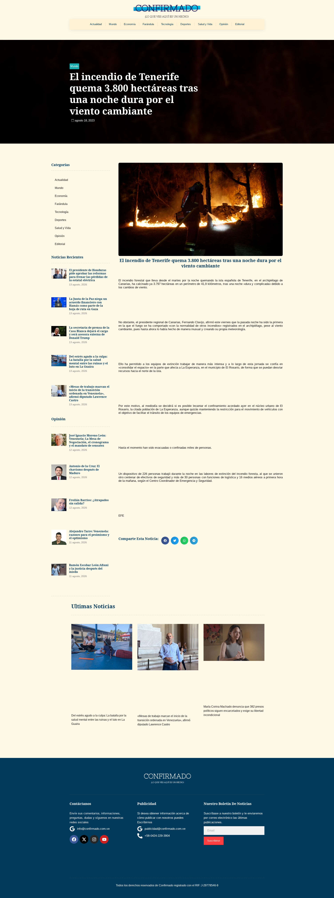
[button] (74, 66)
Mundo (113, 24)
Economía (130, 24)
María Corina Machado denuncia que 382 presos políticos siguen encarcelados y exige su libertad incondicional (234, 710)
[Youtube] (104, 839)
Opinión (223, 24)
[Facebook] (74, 839)
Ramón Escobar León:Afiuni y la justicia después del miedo (89, 568)
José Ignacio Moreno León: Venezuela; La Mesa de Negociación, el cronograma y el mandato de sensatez (89, 440)
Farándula (148, 24)
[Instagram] (94, 839)
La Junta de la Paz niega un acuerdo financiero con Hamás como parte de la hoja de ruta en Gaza (88, 304)
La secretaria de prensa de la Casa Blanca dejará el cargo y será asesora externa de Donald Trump (89, 333)
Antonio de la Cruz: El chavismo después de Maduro (84, 469)
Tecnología (167, 24)
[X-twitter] (84, 839)
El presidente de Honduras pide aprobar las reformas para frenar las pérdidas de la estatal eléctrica (88, 275)
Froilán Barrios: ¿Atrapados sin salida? (89, 501)
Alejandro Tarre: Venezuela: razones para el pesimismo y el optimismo (89, 534)
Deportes (185, 24)
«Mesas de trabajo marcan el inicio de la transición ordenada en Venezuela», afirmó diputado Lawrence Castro (89, 393)
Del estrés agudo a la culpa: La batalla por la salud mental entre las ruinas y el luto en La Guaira (88, 362)
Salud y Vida (205, 24)
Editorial (239, 24)
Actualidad (96, 24)
